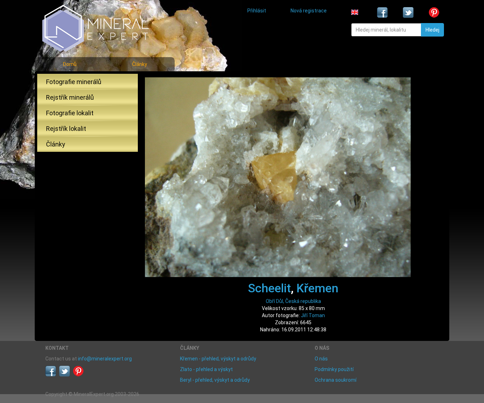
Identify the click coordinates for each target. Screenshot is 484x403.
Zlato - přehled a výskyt (206, 369)
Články (139, 64)
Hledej (432, 30)
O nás (321, 358)
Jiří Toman (313, 315)
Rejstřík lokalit (66, 128)
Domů (70, 64)
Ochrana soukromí (335, 380)
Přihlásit (256, 10)
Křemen (317, 288)
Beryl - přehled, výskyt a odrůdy (215, 380)
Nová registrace (309, 10)
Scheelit (269, 288)
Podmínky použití (334, 369)
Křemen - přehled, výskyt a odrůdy (218, 358)
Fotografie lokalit (70, 113)
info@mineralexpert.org (105, 358)
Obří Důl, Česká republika (293, 301)
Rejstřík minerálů (70, 97)
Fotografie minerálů (73, 81)
